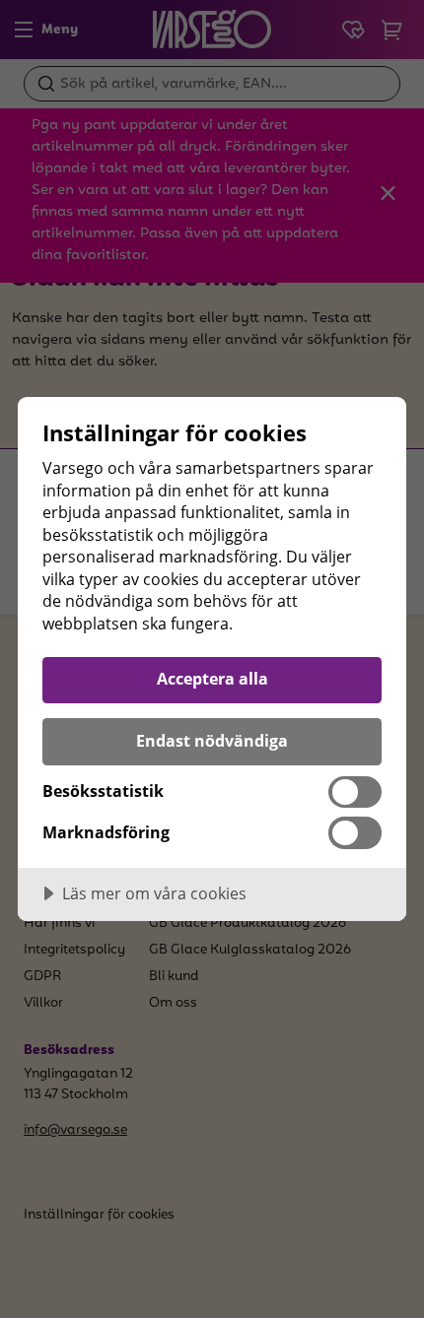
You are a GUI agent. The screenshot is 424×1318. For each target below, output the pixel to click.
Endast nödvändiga (212, 741)
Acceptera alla (212, 679)
